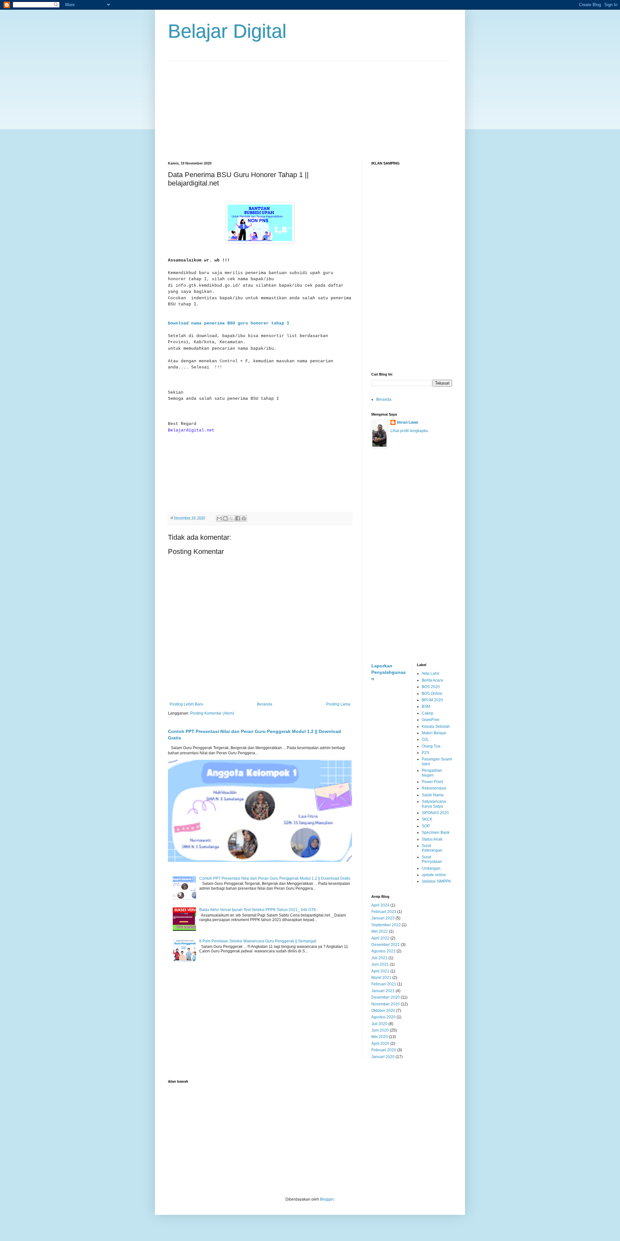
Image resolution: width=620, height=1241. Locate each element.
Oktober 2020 (383, 1010)
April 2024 (380, 905)
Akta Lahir (430, 673)
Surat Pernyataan (432, 859)
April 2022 (380, 938)
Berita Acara (432, 680)
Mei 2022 (379, 931)
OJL (425, 739)
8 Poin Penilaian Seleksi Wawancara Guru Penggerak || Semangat (257, 941)
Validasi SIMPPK (436, 881)
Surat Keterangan (432, 848)
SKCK (427, 819)
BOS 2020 (431, 686)
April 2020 (380, 1043)
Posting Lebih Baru (186, 704)
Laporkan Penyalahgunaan (388, 672)
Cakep (427, 713)
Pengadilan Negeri (432, 772)
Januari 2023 (383, 918)
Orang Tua (431, 746)
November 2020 (385, 1004)
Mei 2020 (379, 1036)
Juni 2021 (380, 964)
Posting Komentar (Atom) (212, 713)
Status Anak (432, 839)
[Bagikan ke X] (231, 518)
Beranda (264, 704)
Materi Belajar (434, 733)
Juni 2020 (380, 1030)
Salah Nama (433, 795)
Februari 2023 (383, 911)
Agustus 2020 (383, 1017)
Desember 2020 (385, 997)
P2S (425, 752)
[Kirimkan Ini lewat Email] (219, 518)
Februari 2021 (383, 984)
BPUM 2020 (432, 700)
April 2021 (380, 971)
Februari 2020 (383, 1050)
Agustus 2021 (383, 951)
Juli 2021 (379, 958)
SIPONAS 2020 (435, 813)
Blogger (327, 1199)
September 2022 (386, 925)
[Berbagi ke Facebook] (237, 518)
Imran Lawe (407, 422)
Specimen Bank (436, 832)
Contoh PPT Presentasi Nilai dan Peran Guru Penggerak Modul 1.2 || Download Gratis (274, 878)
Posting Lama (338, 704)
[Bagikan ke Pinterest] (244, 518)
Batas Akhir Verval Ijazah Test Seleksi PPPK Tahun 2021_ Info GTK (257, 909)
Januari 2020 (383, 1057)
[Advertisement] (310, 106)
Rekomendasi (434, 788)
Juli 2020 (379, 1024)
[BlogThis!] (225, 518)
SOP (426, 826)
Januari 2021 (383, 991)
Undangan (431, 868)
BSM (426, 706)
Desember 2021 (385, 944)
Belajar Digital (227, 31)
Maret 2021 (381, 977)
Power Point (432, 782)
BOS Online (432, 693)
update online (434, 875)
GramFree (430, 719)
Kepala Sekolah (436, 726)
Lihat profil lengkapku (409, 431)
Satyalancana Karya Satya (434, 803)
